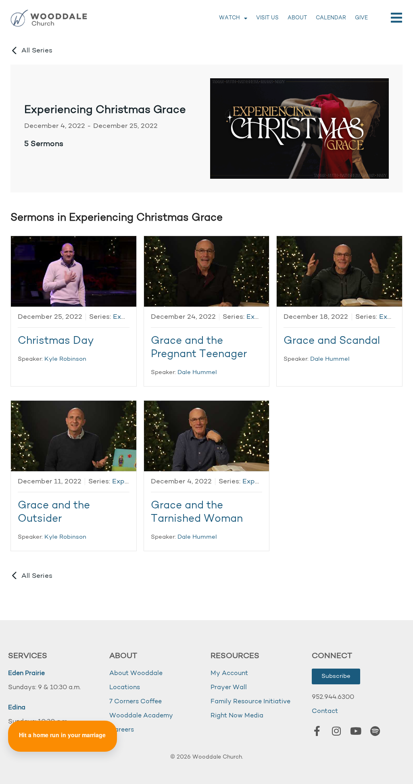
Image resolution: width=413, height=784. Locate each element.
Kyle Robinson (65, 359)
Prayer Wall (229, 687)
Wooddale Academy (141, 716)
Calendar (331, 18)
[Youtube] (356, 731)
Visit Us (267, 18)
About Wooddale (136, 673)
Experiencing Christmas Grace (105, 110)
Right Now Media (237, 716)
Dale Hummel (197, 373)
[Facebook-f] (317, 731)
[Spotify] (375, 731)
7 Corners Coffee (135, 701)
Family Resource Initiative (250, 701)
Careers (121, 730)
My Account (229, 673)
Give (361, 18)
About (297, 18)
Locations (124, 687)
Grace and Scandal (332, 341)
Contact (325, 711)
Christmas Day (56, 341)
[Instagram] (336, 731)
